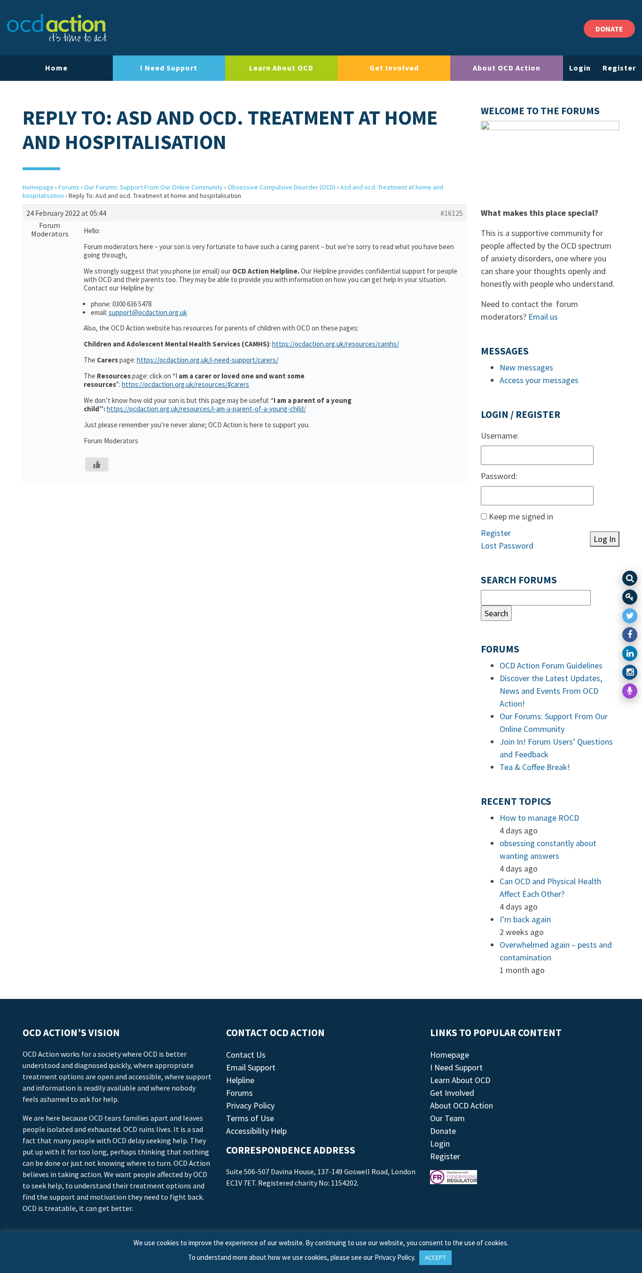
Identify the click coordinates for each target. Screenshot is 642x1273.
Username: (500, 435)
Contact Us (246, 1054)
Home (56, 67)
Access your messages (539, 380)
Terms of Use (250, 1118)
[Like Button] (97, 464)
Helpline (240, 1080)
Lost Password (507, 545)
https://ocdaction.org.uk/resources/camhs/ (335, 343)
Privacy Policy (250, 1105)
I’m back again (525, 919)
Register (619, 67)
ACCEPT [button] (435, 1258)
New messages (526, 367)
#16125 (451, 213)
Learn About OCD (281, 67)
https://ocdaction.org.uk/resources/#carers (185, 384)
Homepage (38, 187)
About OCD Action (506, 67)
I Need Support (168, 67)
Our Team (447, 1118)
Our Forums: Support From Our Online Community (153, 187)
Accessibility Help (256, 1130)
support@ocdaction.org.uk (148, 312)
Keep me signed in (521, 516)
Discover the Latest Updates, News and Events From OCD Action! (551, 691)
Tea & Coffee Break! (535, 767)
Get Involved (394, 67)
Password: (499, 476)
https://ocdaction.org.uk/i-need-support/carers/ (207, 359)
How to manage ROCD (539, 817)
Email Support (250, 1067)
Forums (68, 187)
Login (580, 67)
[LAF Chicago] (57, 27)
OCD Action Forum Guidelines (551, 665)
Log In (605, 539)
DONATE (609, 28)
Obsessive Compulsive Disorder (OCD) (281, 187)
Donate (443, 1130)
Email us (543, 316)
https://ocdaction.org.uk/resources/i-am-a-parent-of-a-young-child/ (206, 408)
